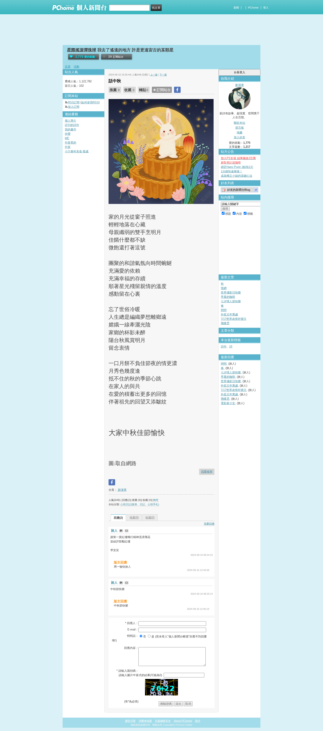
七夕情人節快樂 (231, 301)
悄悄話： (132, 635)
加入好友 (239, 137)
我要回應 (209, 523)
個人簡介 (70, 120)
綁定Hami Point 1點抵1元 (237, 167)
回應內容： (131, 648)
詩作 (224, 346)
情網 (224, 288)
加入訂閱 (73, 106)
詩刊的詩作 (72, 125)
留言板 (239, 127)
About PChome (183, 720)
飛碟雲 (225, 323)
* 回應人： (131, 623)
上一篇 (154, 74)
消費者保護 (145, 720)
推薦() (134, 517)
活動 (76, 66)
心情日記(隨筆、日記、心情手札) (139, 504)
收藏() (149, 517)
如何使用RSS (90, 102)
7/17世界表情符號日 (233, 318)
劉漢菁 (122, 490)
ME (67, 138)
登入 (266, 7)
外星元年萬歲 (229, 314)
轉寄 (155, 500)
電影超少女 (228, 403)
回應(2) (118, 517)
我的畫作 (70, 129)
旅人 (114, 530)
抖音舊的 (70, 142)
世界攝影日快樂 (231, 292)
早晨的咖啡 (228, 297)
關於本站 (239, 122)
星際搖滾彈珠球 (81, 50)
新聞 (236, 7)
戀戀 (224, 310)
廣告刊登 (130, 720)
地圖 (239, 132)
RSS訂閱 (74, 102)
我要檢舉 (206, 471)
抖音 (68, 147)
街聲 (68, 133)
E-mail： (132, 629)
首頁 (68, 66)
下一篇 (163, 74)
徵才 (197, 720)
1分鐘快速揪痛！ (231, 171)
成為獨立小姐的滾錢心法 (236, 175)
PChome (253, 7)
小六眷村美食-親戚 (77, 151)
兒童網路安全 (163, 720)
